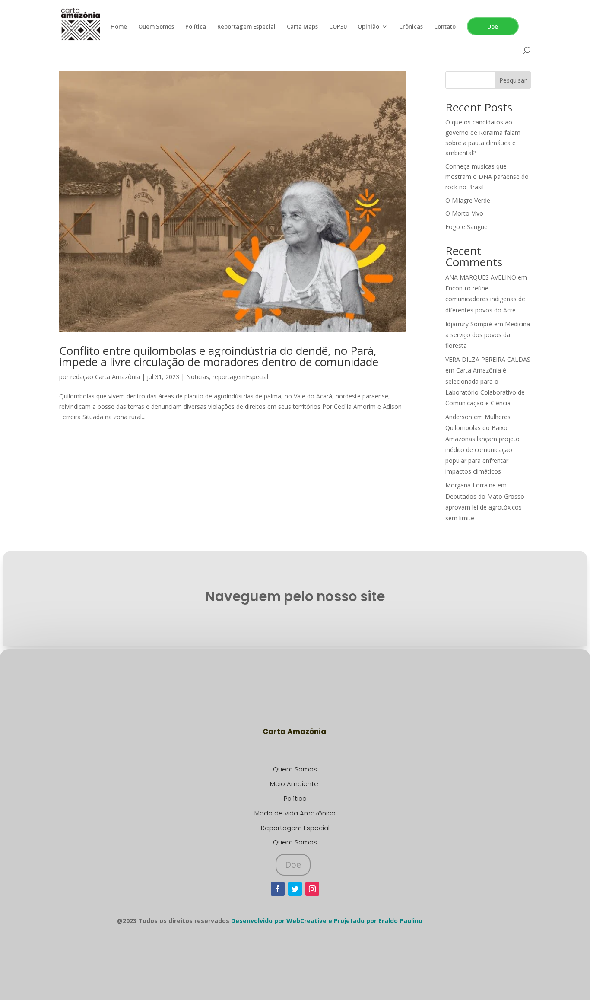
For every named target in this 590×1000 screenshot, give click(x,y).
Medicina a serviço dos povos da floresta (487, 335)
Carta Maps (302, 26)
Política (195, 26)
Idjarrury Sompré (468, 324)
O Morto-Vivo (464, 213)
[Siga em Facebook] (278, 889)
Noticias (197, 377)
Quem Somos (156, 26)
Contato (445, 26)
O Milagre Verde (467, 200)
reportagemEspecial (240, 377)
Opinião (368, 26)
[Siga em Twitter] (295, 889)
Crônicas (411, 26)
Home (119, 26)
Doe (492, 26)
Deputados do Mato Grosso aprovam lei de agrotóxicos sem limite (484, 507)
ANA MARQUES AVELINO (480, 277)
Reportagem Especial (246, 26)
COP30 (337, 26)
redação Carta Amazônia (105, 377)
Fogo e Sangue (466, 227)
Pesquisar (513, 80)
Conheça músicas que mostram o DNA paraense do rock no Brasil (487, 176)
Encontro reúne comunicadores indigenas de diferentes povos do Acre (485, 299)
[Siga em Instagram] (312, 889)
